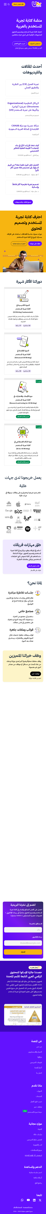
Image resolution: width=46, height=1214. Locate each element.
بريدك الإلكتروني (36, 937)
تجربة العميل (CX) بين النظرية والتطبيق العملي (25, 85)
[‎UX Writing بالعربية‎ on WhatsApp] (22, 1200)
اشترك (23, 952)
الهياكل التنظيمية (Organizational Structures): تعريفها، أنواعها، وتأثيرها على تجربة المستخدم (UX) (23, 106)
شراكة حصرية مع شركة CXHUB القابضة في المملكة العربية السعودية (24, 127)
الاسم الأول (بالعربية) (35, 924)
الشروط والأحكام (18, 1207)
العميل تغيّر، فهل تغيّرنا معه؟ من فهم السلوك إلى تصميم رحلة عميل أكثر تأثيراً (23, 167)
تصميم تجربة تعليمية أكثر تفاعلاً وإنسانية (25, 186)
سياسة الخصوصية (28, 1207)
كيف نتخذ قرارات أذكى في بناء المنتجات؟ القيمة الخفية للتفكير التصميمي (26, 148)
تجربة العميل (35, 93)
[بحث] (8, 4)
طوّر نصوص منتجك (18, 4)
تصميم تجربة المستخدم (32, 115)
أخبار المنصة (35, 134)
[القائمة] (5, 4)
